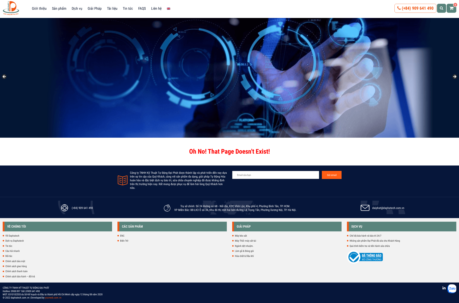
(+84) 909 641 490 (417, 8)
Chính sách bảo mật (15, 261)
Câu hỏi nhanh (12, 251)
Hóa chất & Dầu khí (244, 256)
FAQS (142, 8)
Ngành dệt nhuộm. (244, 245)
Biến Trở (124, 240)
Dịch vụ (77, 8)
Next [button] (454, 77)
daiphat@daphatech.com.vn (388, 208)
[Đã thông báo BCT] (365, 263)
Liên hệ (156, 8)
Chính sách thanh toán (16, 271)
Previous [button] (4, 77)
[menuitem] (168, 8)
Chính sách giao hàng (16, 266)
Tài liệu (112, 8)
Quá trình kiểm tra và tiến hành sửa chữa (370, 245)
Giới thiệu (39, 8)
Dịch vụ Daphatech (14, 240)
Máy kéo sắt (241, 235)
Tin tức (128, 8)
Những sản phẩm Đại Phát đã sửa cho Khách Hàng (375, 240)
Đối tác (8, 256)
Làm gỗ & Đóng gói (244, 251)
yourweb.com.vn (53, 297)
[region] (229, 78)
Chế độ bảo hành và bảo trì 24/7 (365, 235)
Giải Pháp (95, 8)
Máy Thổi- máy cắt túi (245, 240)
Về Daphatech (12, 235)
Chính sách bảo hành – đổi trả (20, 276)
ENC (122, 235)
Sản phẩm (59, 8)
